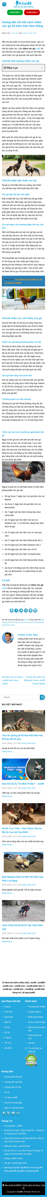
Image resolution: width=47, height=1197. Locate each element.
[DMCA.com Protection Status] (31, 1060)
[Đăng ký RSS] (8, 1113)
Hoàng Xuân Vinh (29, 33)
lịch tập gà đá (17, 622)
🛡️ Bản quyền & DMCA (11, 1185)
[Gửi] (42, 697)
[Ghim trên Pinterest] (30, 610)
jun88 (37, 48)
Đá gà (26, 620)
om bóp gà (27, 622)
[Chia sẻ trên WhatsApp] (12, 610)
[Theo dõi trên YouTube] (13, 1113)
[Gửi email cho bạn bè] (26, 610)
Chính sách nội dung (31, 1185)
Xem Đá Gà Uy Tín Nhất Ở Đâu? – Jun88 (23, 783)
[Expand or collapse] (41, 68)
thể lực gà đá (9, 625)
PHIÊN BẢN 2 (32, 12)
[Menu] (4, 4)
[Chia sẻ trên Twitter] (21, 610)
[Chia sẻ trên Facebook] (16, 610)
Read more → (8, 751)
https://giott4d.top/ (21, 1146)
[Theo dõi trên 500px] (18, 1113)
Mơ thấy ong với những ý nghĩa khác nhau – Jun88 (12, 680)
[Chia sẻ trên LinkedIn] (35, 610)
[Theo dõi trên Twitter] (3, 1113)
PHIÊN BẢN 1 (15, 12)
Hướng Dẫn (7, 1071)
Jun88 (19, 1126)
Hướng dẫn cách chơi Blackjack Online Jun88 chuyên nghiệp (34, 680)
